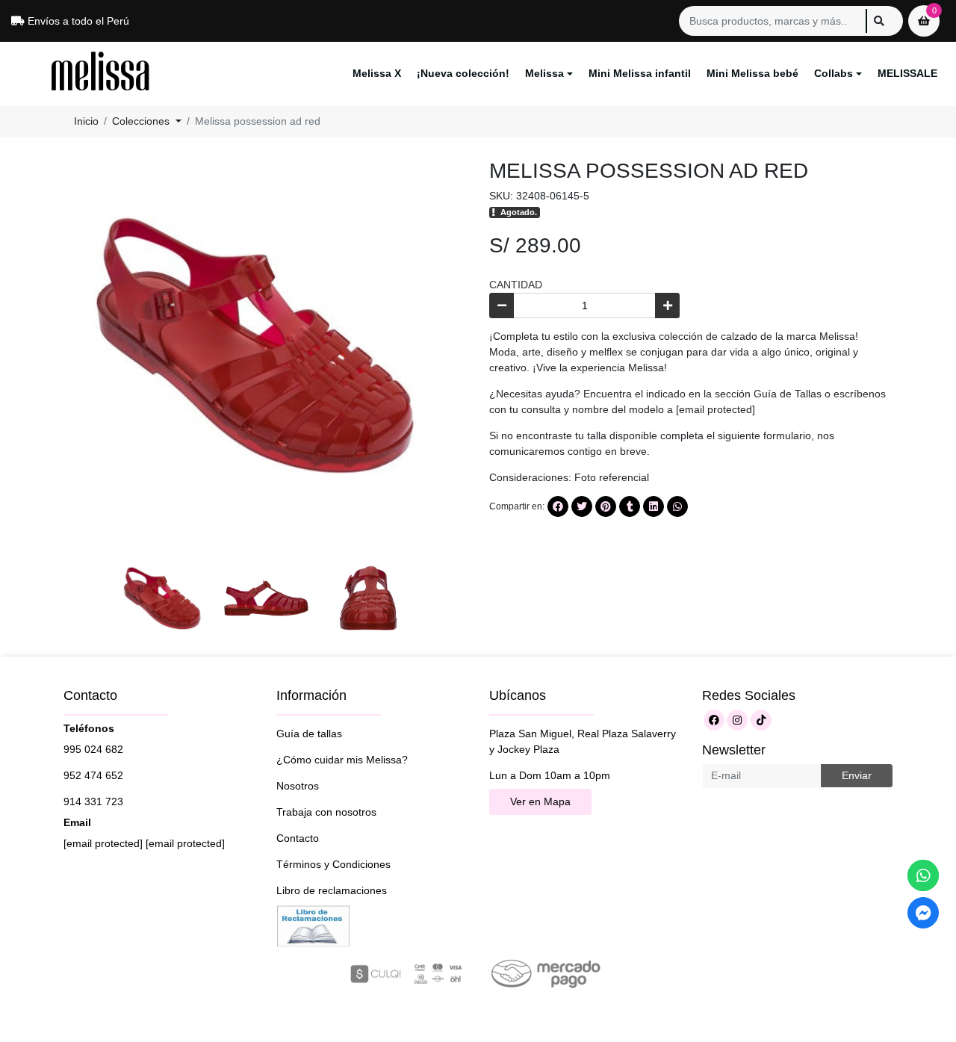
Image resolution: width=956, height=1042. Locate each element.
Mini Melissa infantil (640, 73)
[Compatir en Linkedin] (653, 506)
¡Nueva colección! (463, 73)
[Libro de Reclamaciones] (313, 925)
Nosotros (297, 786)
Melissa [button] (544, 73)
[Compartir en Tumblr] (629, 506)
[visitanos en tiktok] (761, 720)
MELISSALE (907, 73)
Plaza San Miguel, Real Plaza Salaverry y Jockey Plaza (582, 741)
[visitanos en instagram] (737, 720)
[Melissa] (100, 74)
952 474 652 (93, 775)
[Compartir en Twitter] (581, 506)
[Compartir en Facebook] (557, 506)
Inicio (86, 121)
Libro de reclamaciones (331, 890)
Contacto (297, 838)
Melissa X (377, 73)
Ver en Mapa (540, 801)
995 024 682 (93, 749)
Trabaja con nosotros (326, 812)
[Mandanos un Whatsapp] (923, 875)
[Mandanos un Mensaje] (923, 912)
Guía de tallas (309, 733)
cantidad (515, 285)
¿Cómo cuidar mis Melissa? (342, 760)
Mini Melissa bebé (752, 73)
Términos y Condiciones (333, 864)
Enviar (857, 775)
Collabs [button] (833, 73)
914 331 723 (93, 801)
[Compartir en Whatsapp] (677, 506)
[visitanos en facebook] (714, 720)
